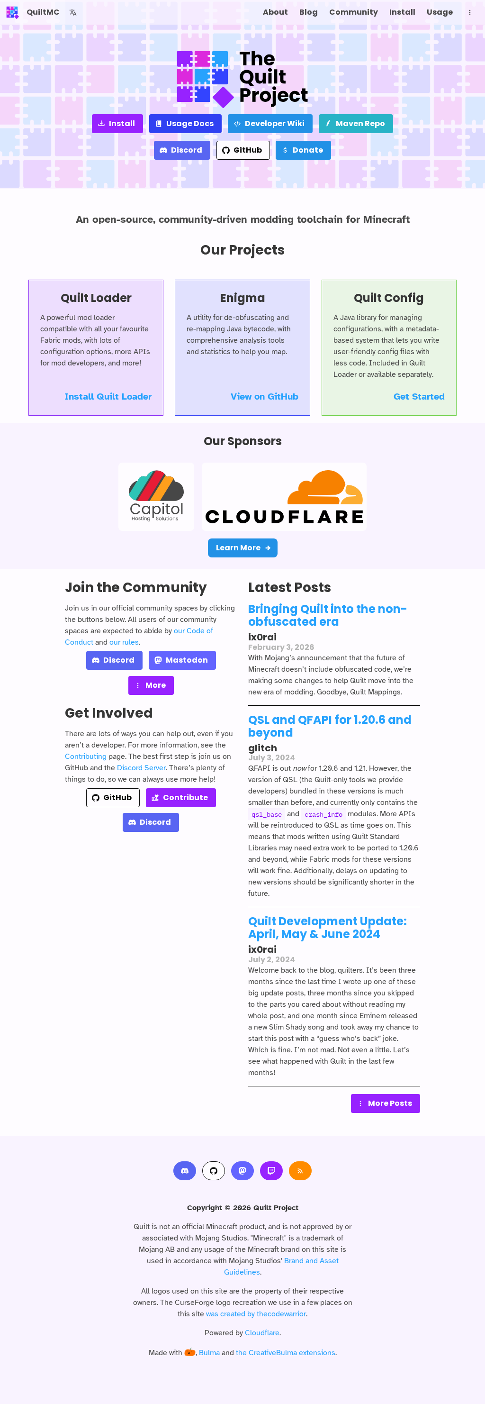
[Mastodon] (242, 1170)
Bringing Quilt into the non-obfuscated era (327, 615)
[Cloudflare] (284, 497)
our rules (124, 642)
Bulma (209, 1353)
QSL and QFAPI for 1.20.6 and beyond (330, 726)
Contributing (86, 756)
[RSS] (300, 1170)
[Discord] (184, 1170)
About (275, 12)
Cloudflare (262, 1333)
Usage (440, 12)
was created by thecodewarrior (256, 1314)
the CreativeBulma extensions (285, 1353)
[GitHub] (213, 1170)
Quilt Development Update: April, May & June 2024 (327, 927)
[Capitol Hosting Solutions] (156, 497)
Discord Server (141, 768)
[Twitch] (271, 1170)
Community (353, 12)
